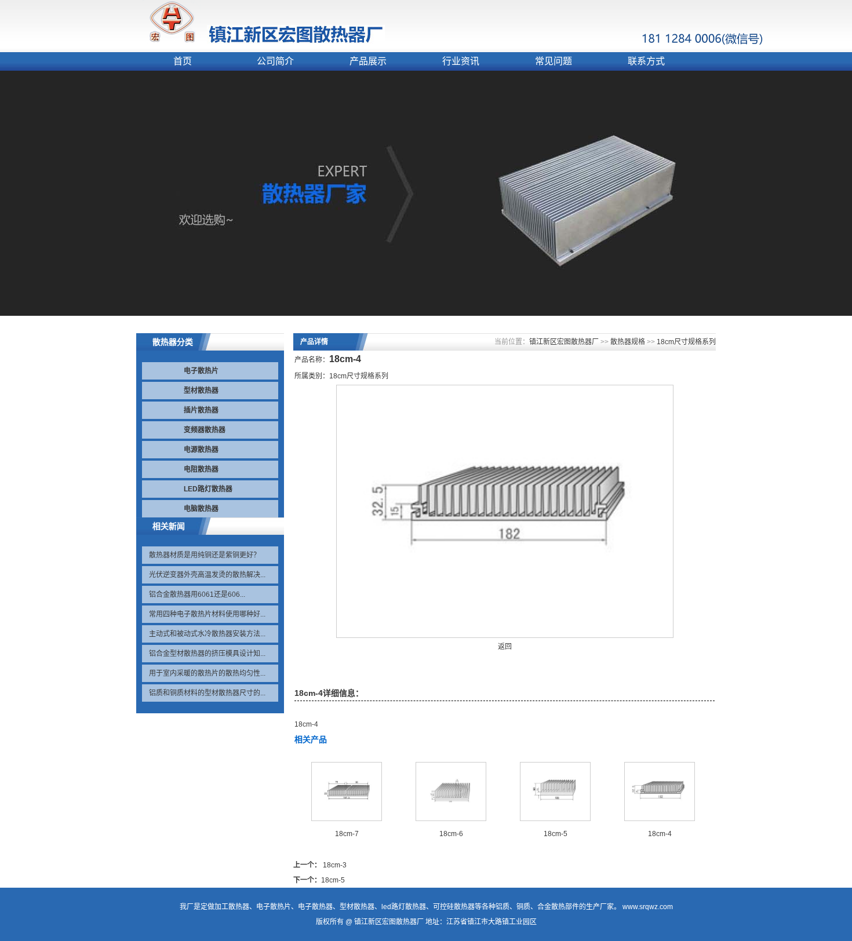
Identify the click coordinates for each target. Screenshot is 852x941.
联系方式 (646, 61)
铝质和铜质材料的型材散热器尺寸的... (207, 693)
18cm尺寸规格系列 (686, 342)
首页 (182, 61)
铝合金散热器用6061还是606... (197, 594)
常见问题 (553, 61)
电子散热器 (315, 907)
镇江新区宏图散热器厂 (564, 342)
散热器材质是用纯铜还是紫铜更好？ (204, 555)
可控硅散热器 (454, 907)
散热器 (238, 907)
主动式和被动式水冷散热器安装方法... (207, 634)
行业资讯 (460, 61)
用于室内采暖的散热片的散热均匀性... (207, 673)
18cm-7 (347, 834)
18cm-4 (660, 834)
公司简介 (275, 61)
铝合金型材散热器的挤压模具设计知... (207, 654)
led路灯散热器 (403, 907)
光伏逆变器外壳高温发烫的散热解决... (207, 575)
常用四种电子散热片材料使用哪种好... (207, 614)
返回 (505, 647)
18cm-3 (335, 865)
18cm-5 (555, 834)
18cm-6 (451, 834)
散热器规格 (627, 342)
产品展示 (368, 61)
